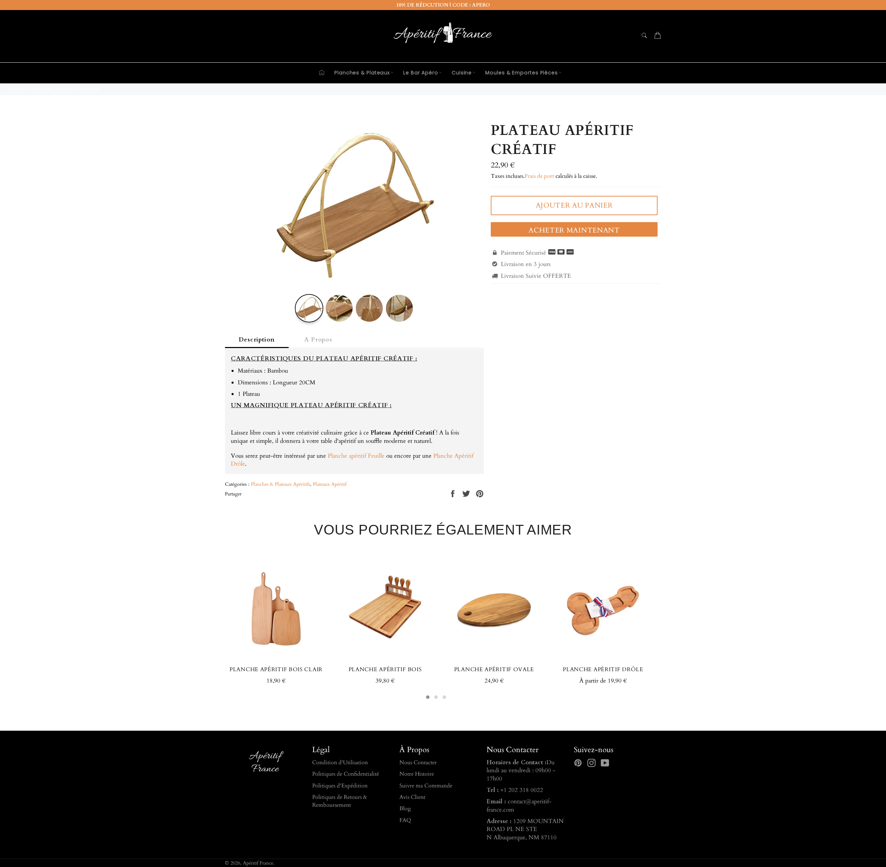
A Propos (318, 340)
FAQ (405, 820)
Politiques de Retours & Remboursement (339, 801)
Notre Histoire (416, 774)
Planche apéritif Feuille (356, 456)
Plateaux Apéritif (329, 484)
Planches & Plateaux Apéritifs (280, 484)
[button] (428, 697)
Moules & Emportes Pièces (521, 72)
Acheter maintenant (574, 230)
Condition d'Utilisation (340, 762)
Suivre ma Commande (425, 786)
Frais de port (539, 176)
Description (257, 340)
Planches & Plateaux (362, 72)
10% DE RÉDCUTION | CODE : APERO (443, 5)
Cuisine (462, 72)
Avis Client (412, 797)
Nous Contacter (418, 762)
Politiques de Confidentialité (345, 774)
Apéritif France (258, 863)
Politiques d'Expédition (340, 786)
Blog (405, 808)
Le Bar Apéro (420, 72)
